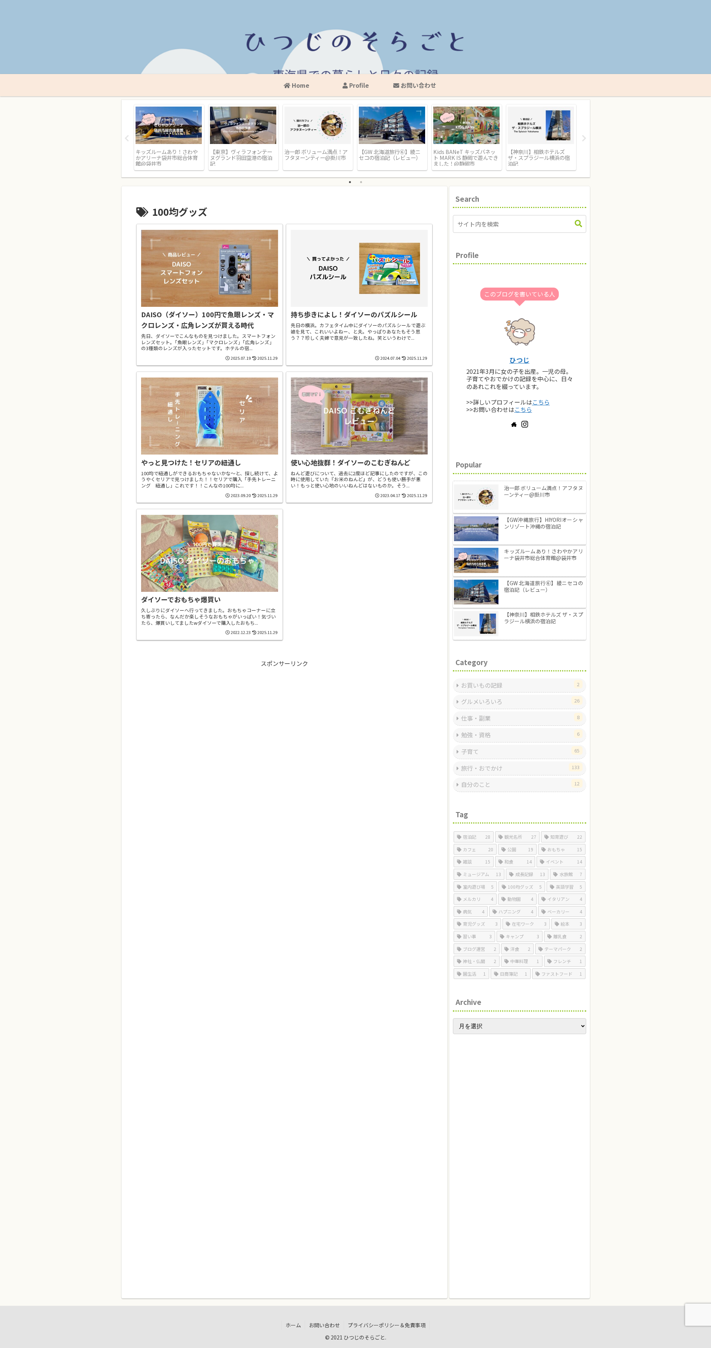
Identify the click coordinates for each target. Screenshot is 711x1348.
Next (584, 138)
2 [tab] (361, 182)
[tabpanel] (169, 137)
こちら (541, 402)
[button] (578, 223)
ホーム (293, 1325)
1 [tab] (350, 182)
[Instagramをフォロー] (525, 424)
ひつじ (520, 360)
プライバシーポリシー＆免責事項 (386, 1325)
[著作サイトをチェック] (514, 424)
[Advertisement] (284, 720)
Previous (127, 138)
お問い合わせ (324, 1325)
